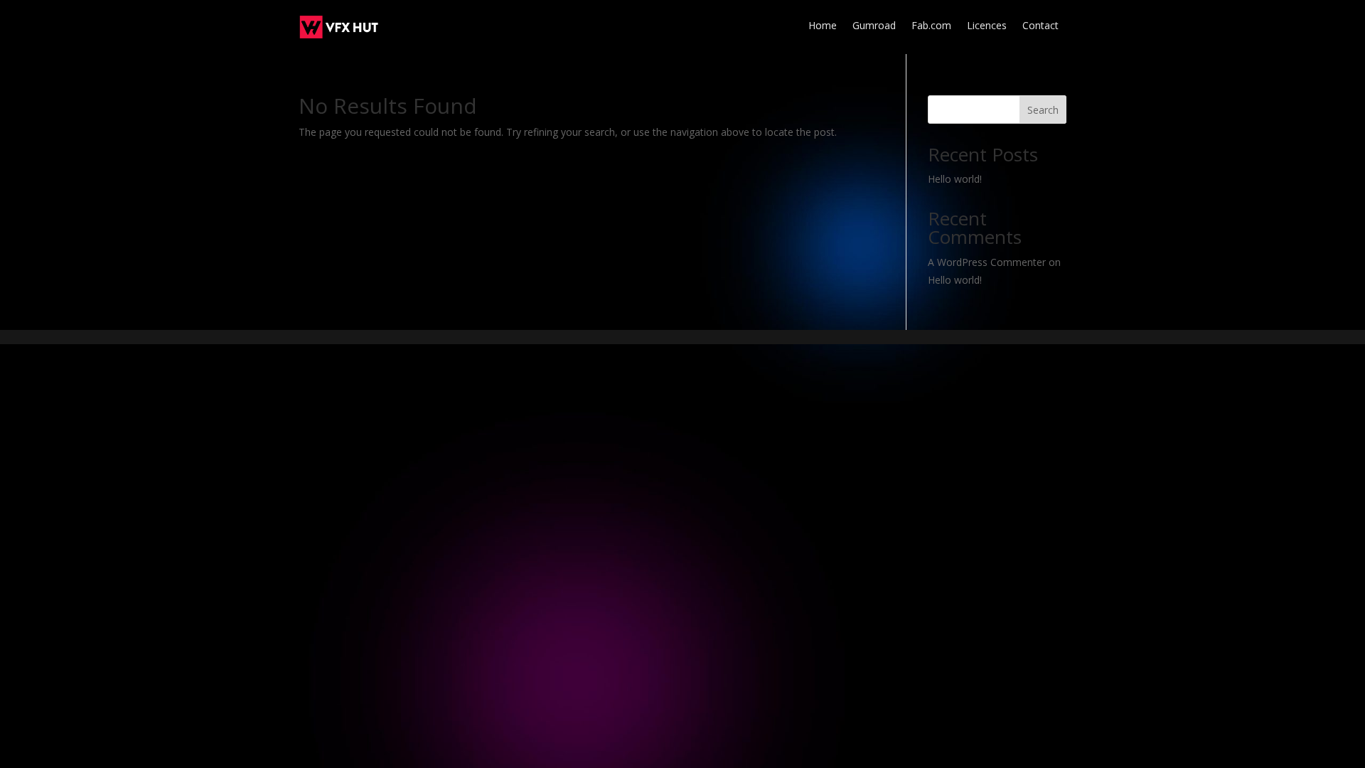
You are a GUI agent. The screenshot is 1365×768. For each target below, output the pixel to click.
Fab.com (931, 26)
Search (1043, 110)
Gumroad (874, 26)
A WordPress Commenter (987, 262)
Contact (1040, 26)
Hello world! (955, 179)
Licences (987, 26)
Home (822, 26)
